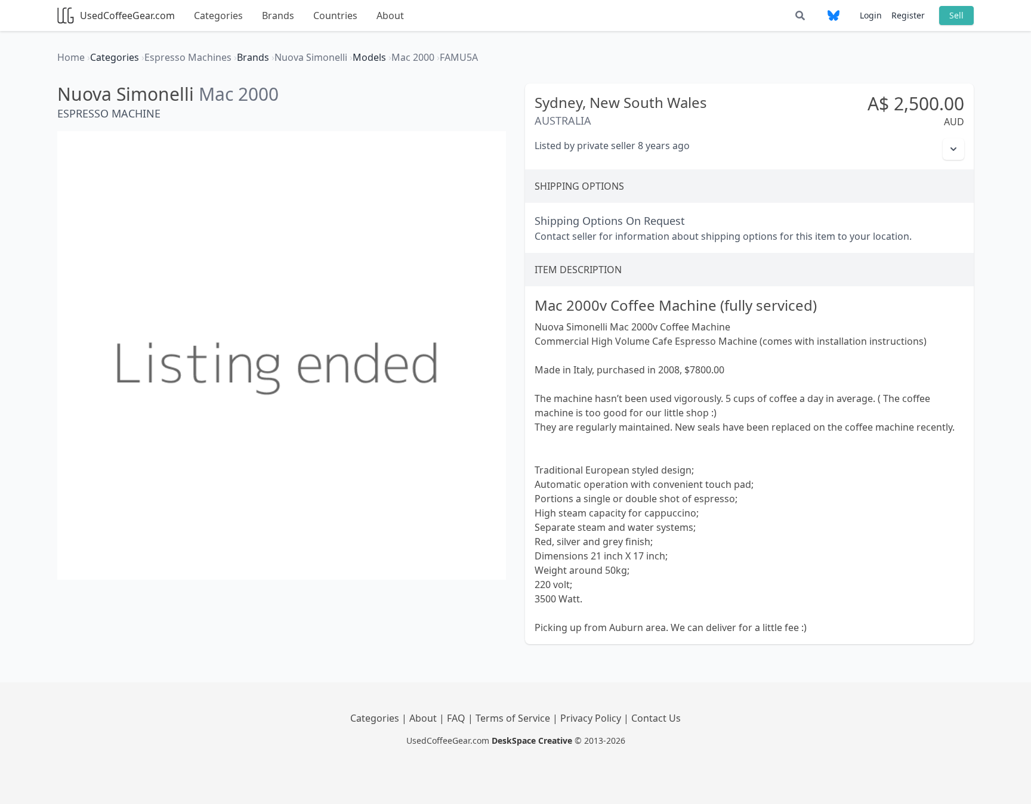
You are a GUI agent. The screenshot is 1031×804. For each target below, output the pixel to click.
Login (871, 15)
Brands (278, 15)
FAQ (457, 718)
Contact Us (656, 718)
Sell (956, 15)
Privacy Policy (591, 718)
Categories (218, 15)
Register (908, 15)
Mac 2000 (239, 94)
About (390, 15)
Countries (335, 15)
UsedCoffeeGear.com (127, 15)
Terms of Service (514, 718)
